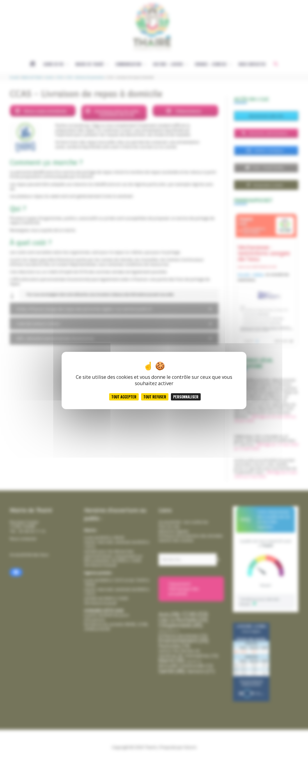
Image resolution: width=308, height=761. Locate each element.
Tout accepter (123, 397)
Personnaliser (185, 397)
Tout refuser (154, 397)
